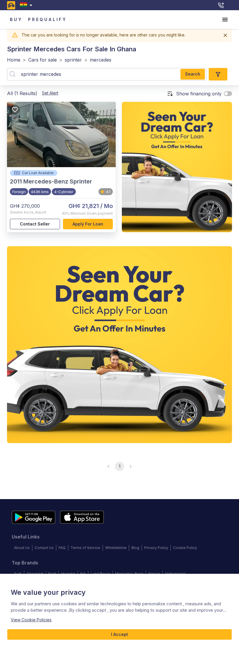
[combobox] (27, 5)
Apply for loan (88, 223)
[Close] (225, 35)
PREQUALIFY (47, 19)
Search (192, 73)
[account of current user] (225, 20)
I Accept (119, 634)
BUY (16, 19)
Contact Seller (35, 223)
